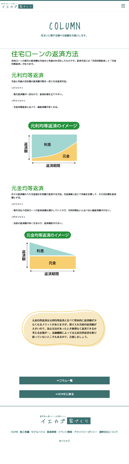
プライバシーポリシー (85, 432)
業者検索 (51, 432)
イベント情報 (65, 432)
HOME (14, 432)
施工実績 (24, 432)
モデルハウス (38, 432)
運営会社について (108, 432)
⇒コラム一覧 (64, 380)
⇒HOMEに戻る (64, 394)
